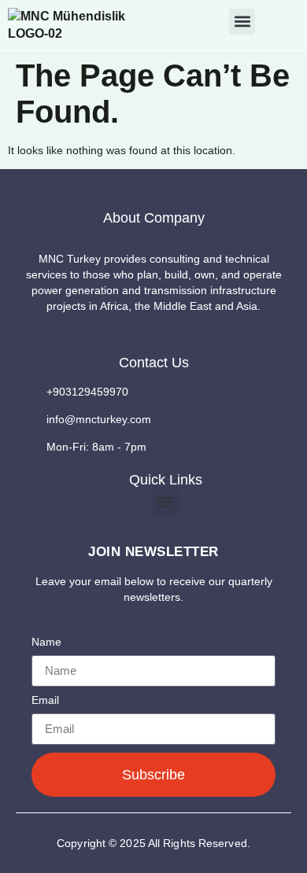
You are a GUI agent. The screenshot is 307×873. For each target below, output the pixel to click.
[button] (242, 22)
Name (46, 642)
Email (45, 700)
